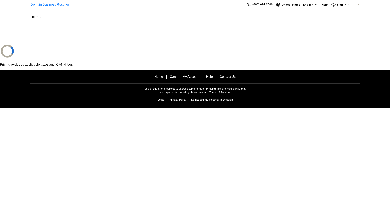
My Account (191, 76)
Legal (161, 99)
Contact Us (228, 76)
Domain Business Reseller (49, 4)
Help (209, 76)
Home (158, 76)
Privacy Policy (177, 99)
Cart (173, 76)
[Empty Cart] (357, 4)
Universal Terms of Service (214, 92)
